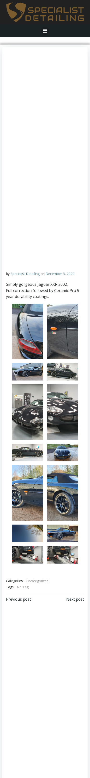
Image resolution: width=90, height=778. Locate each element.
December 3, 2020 (60, 273)
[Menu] (45, 31)
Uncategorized (37, 581)
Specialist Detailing (25, 273)
